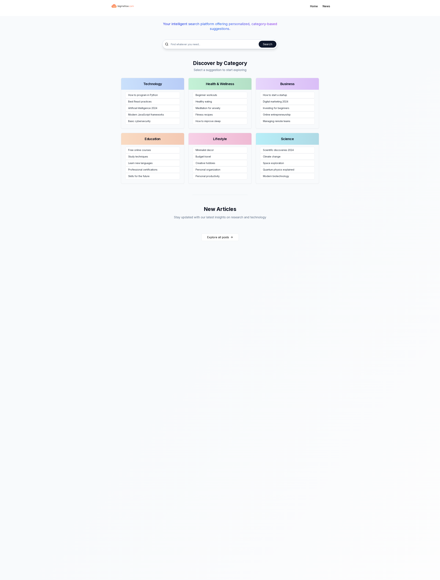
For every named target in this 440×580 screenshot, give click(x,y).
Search (267, 44)
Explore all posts (218, 237)
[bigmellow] (123, 6)
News (326, 6)
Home (314, 6)
